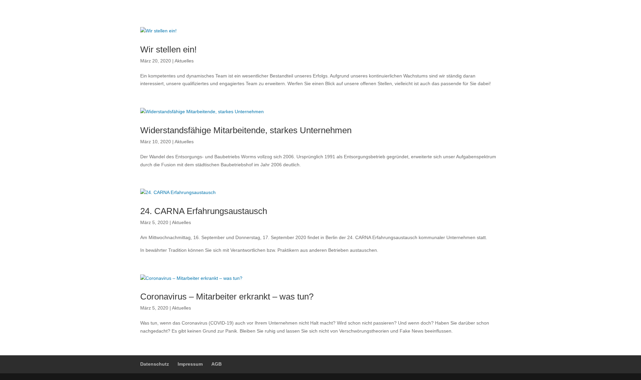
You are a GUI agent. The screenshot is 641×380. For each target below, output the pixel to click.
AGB (216, 364)
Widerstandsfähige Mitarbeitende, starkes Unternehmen (246, 130)
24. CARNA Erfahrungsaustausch (203, 211)
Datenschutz (154, 364)
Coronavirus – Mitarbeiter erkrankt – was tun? (226, 297)
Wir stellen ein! (168, 49)
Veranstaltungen (430, 15)
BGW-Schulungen (337, 15)
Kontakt (205, 15)
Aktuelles (475, 15)
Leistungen (287, 15)
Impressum (190, 364)
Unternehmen (243, 15)
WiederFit (384, 15)
